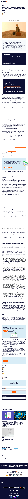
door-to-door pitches (20, 135)
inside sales (12, 136)
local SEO (8, 132)
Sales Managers (4, 455)
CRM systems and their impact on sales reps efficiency (14, 91)
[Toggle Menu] (26, 1)
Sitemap (16, 493)
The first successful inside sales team (11, 84)
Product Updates (10, 449)
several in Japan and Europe (6, 98)
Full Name (3, 385)
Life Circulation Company (21, 140)
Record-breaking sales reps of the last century (13, 87)
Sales (3, 5)
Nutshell (20, 318)
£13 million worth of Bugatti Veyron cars (14, 296)
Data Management (4, 449)
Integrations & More (4, 480)
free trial (5, 330)
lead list (18, 148)
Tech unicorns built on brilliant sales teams (12, 86)
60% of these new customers (10, 206)
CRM (15, 449)
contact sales (11, 330)
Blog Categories (4, 396)
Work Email (3, 388)
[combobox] (14, 398)
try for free (5, 361)
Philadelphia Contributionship (16, 119)
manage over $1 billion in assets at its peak (11, 261)
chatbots (13, 132)
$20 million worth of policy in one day (13, 269)
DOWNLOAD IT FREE (8, 167)
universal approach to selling (20, 185)
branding (15, 128)
